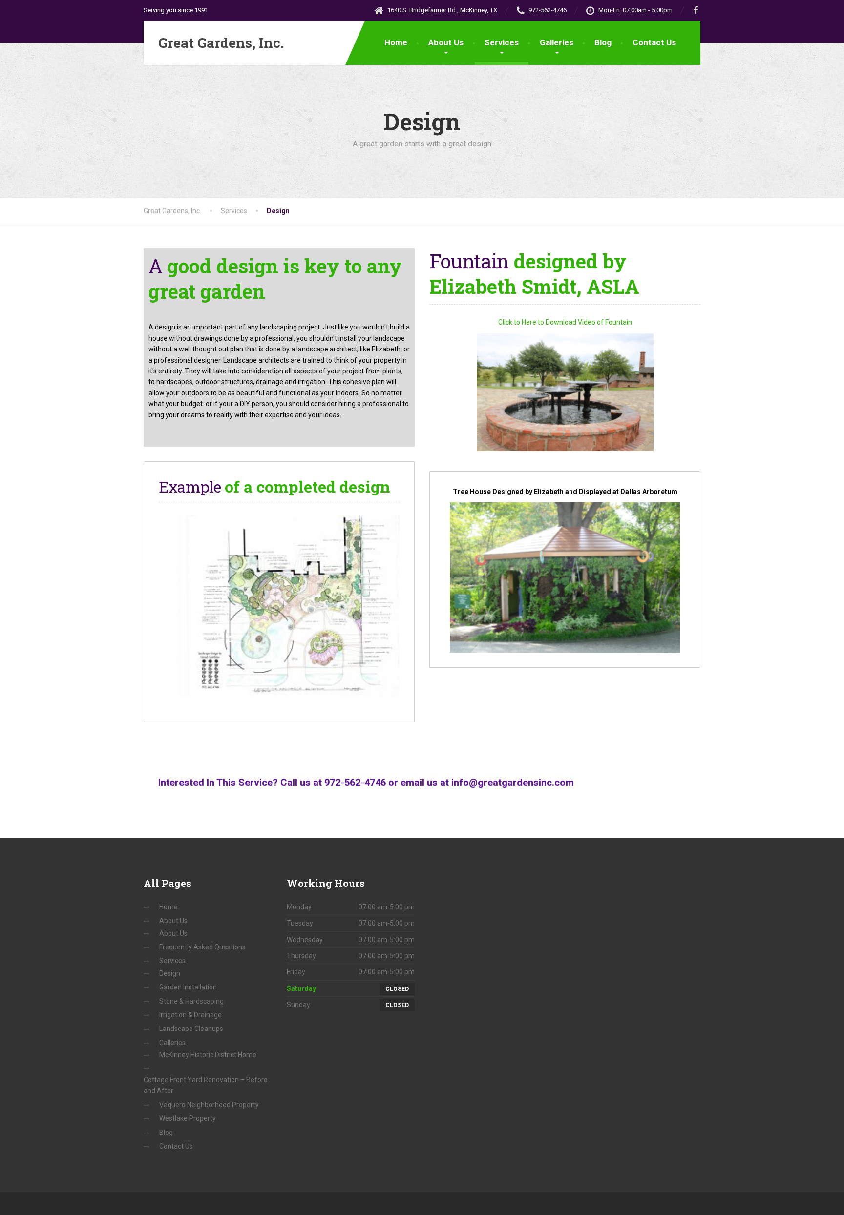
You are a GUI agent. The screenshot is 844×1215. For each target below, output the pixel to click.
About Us (446, 42)
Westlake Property (187, 1118)
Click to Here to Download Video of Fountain (565, 322)
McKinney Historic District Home (207, 1055)
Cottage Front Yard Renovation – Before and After (206, 1085)
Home (395, 42)
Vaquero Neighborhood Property (209, 1105)
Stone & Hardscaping (191, 1001)
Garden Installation (188, 987)
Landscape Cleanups (191, 1028)
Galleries (556, 42)
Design (169, 973)
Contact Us (654, 42)
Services (502, 42)
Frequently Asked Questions (202, 947)
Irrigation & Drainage (190, 1015)
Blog (603, 42)
